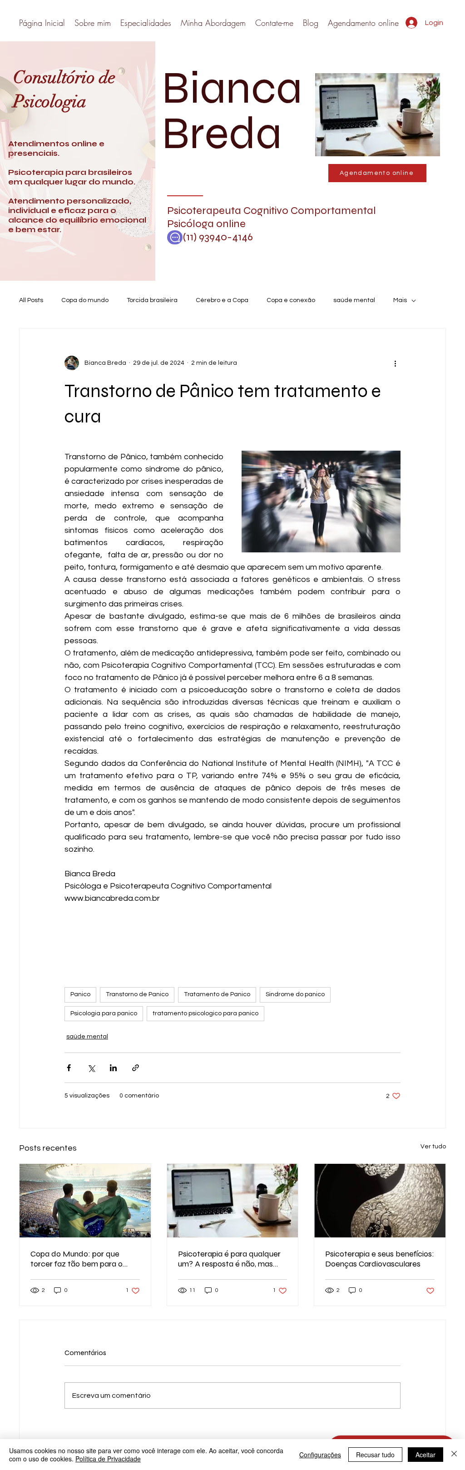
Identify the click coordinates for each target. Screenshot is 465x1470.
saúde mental (354, 300)
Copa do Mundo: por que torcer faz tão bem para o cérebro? (76, 1259)
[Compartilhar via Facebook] (68, 1067)
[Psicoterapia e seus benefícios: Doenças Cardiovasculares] (379, 1200)
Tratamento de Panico (217, 994)
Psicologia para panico (103, 1013)
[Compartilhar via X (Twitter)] (91, 1067)
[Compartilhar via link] (135, 1067)
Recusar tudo (375, 1454)
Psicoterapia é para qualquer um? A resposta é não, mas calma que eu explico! (229, 1259)
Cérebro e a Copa (222, 300)
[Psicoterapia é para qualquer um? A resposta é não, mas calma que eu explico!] (232, 1200)
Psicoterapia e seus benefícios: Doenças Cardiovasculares (379, 1259)
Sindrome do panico (295, 994)
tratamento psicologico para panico (205, 1013)
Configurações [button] (320, 1454)
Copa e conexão (291, 300)
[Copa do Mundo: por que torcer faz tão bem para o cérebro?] (85, 1200)
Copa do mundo (85, 300)
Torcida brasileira (152, 300)
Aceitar (425, 1454)
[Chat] (175, 237)
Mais (400, 300)
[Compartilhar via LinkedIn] (113, 1067)
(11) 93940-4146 (212, 236)
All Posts (31, 300)
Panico (80, 994)
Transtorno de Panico (137, 994)
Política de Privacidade (108, 1458)
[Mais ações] (395, 363)
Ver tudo (433, 1146)
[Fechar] (454, 1454)
